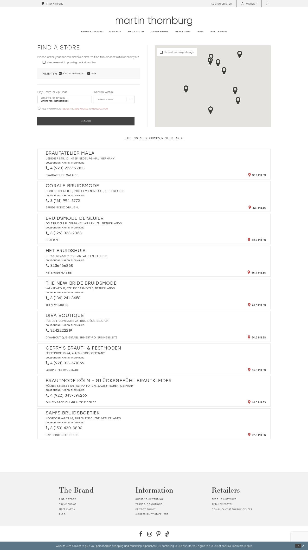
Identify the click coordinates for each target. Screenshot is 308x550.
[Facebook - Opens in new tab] (141, 534)
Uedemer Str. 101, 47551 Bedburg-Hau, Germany (80, 158)
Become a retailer (224, 499)
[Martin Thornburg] (154, 21)
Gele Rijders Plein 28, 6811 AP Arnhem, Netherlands (84, 223)
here (249, 546)
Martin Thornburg (73, 162)
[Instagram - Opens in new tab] (149, 534)
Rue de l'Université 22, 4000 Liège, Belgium (77, 321)
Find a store (67, 499)
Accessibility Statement (151, 514)
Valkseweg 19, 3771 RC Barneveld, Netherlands (80, 288)
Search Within (103, 92)
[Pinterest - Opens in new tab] (158, 534)
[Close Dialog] (303, 545)
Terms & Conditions (148, 504)
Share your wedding (149, 499)
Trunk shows (68, 504)
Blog (62, 514)
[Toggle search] (267, 3)
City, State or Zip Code (52, 92)
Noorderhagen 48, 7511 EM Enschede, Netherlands (83, 418)
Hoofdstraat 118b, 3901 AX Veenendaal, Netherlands (85, 191)
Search (86, 121)
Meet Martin (67, 509)
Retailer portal (222, 504)
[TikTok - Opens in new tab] (167, 534)
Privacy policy (145, 509)
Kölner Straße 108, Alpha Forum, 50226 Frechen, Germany (90, 385)
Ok (298, 545)
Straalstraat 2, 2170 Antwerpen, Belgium (77, 256)
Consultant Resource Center (232, 509)
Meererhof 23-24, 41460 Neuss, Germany (75, 353)
